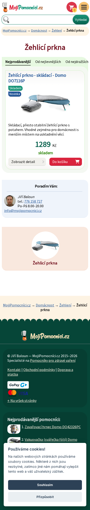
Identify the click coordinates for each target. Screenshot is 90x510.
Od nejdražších (77, 61)
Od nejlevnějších (48, 61)
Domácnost (39, 30)
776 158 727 (33, 201)
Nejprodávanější (18, 61)
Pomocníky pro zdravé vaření (52, 360)
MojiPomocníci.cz (15, 30)
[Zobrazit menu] (84, 7)
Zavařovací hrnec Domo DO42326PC (53, 426)
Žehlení (57, 30)
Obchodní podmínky (39, 369)
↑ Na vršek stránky (21, 400)
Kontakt (14, 369)
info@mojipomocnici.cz (23, 210)
